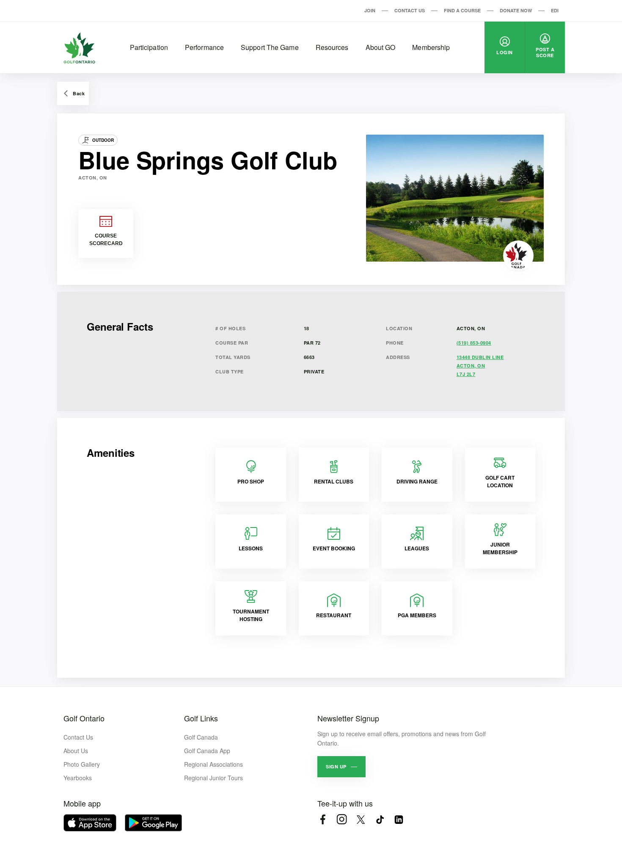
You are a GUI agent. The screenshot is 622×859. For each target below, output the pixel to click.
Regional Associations (213, 764)
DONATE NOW (516, 10)
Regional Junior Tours (213, 777)
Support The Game (270, 47)
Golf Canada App (207, 750)
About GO (381, 47)
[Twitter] (360, 819)
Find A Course (462, 10)
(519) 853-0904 (474, 343)
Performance (204, 47)
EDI (555, 10)
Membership (431, 47)
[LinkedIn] (399, 819)
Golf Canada (201, 737)
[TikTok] (379, 819)
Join (369, 10)
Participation (149, 47)
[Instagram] (341, 819)
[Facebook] (322, 819)
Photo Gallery (81, 764)
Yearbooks (77, 777)
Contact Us (409, 10)
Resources (332, 47)
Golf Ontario (84, 718)
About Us (75, 750)
